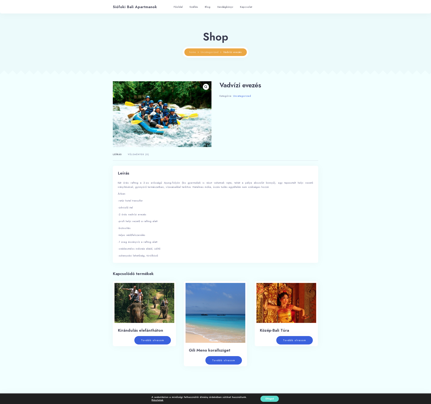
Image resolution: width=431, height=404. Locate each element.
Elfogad (270, 398)
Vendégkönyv (225, 7)
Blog (207, 7)
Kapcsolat (246, 7)
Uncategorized (210, 52)
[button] (206, 87)
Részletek (157, 400)
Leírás (117, 154)
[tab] (118, 154)
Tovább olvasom (152, 340)
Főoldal (178, 7)
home (192, 52)
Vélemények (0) (138, 154)
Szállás (194, 7)
